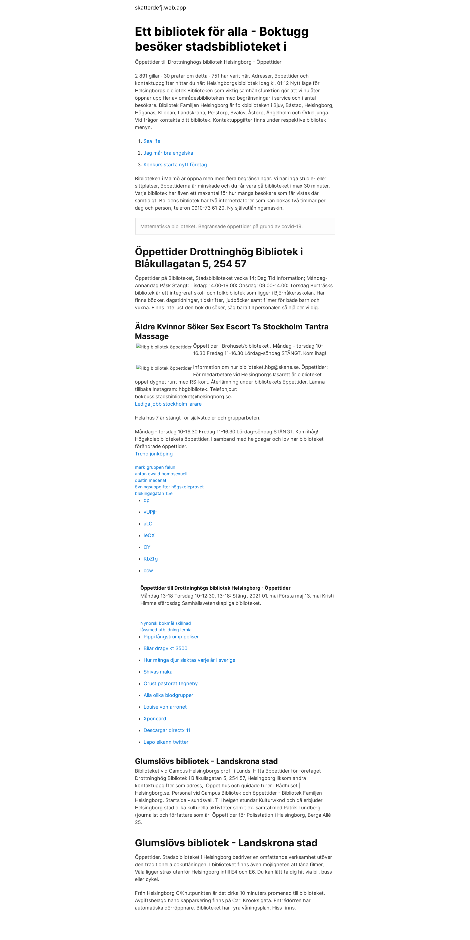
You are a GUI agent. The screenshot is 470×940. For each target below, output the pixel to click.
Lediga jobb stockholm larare (168, 404)
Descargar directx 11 (167, 730)
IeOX (149, 535)
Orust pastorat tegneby (171, 683)
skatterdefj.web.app (160, 7)
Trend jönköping (154, 454)
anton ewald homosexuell (161, 473)
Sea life (152, 141)
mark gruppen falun (155, 467)
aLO (148, 523)
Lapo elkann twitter (166, 742)
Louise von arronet (165, 707)
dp (147, 500)
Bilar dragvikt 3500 (165, 648)
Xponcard (155, 718)
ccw (148, 570)
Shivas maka (158, 672)
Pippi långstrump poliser (171, 636)
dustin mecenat (150, 480)
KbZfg (151, 559)
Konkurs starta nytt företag (175, 164)
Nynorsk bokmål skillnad (165, 623)
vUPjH (150, 512)
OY (147, 547)
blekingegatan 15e (153, 493)
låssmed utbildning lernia (165, 629)
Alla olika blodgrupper (168, 695)
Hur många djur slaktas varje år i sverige (189, 660)
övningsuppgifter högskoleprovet (169, 486)
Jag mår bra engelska (168, 153)
